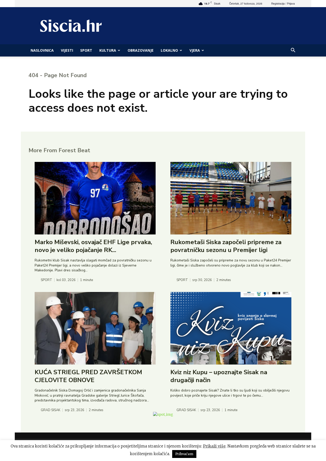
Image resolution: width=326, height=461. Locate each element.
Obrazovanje (141, 50)
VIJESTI (67, 50)
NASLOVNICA (42, 50)
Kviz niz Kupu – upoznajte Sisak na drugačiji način (218, 376)
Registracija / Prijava (283, 3)
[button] (293, 50)
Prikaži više (214, 446)
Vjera (194, 50)
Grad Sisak (50, 410)
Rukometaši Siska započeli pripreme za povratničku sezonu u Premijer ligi (225, 246)
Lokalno (169, 50)
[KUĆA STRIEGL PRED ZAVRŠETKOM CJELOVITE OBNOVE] (95, 328)
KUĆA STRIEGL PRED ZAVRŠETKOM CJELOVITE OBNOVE (88, 376)
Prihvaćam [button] (184, 454)
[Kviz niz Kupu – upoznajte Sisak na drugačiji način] (230, 328)
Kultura (107, 50)
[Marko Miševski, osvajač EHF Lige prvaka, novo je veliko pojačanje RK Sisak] (95, 198)
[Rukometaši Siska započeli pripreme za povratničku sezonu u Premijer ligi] (230, 198)
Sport (86, 50)
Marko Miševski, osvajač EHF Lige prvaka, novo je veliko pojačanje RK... (93, 246)
